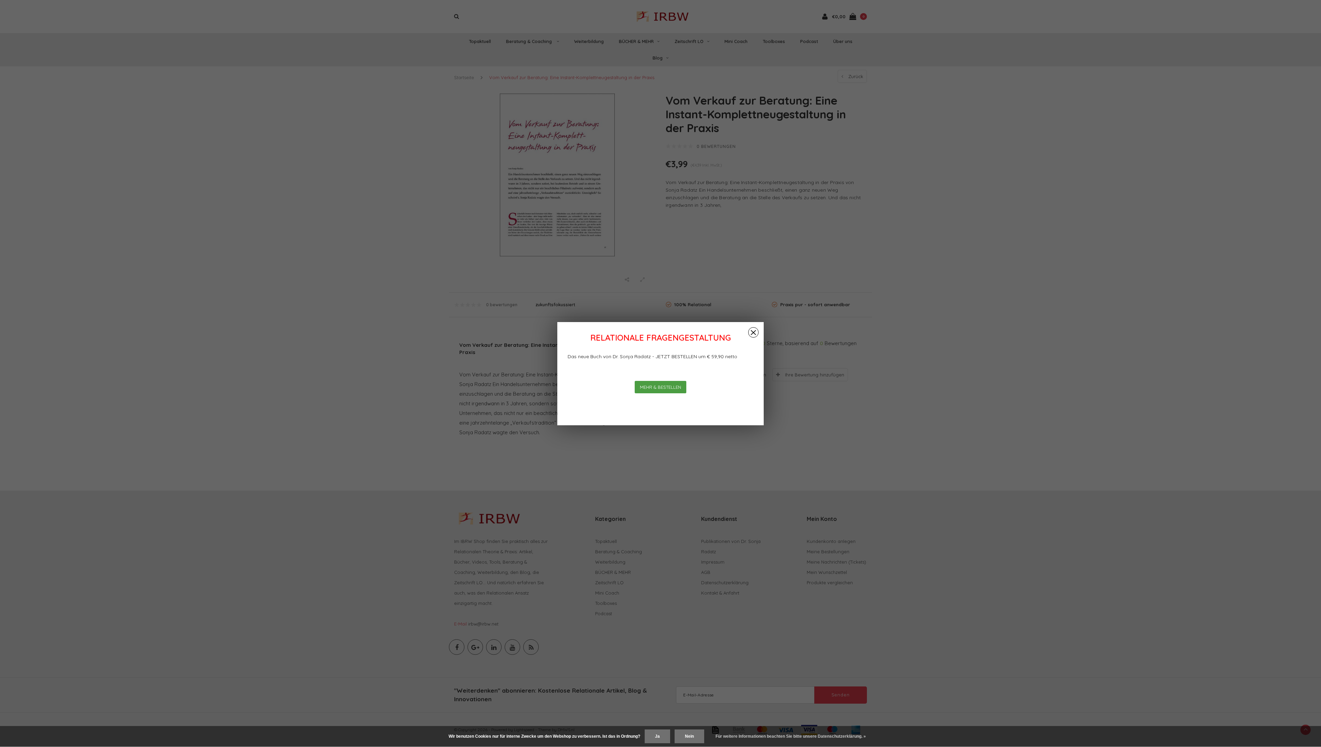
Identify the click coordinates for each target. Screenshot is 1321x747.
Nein (689, 736)
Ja (657, 736)
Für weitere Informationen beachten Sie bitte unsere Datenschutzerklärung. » (791, 736)
